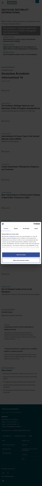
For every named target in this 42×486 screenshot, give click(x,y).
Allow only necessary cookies (21, 260)
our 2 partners (10, 236)
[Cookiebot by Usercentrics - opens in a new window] (31, 224)
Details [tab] (16, 228)
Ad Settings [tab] (26, 228)
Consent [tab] (6, 228)
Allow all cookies (21, 254)
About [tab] (36, 228)
